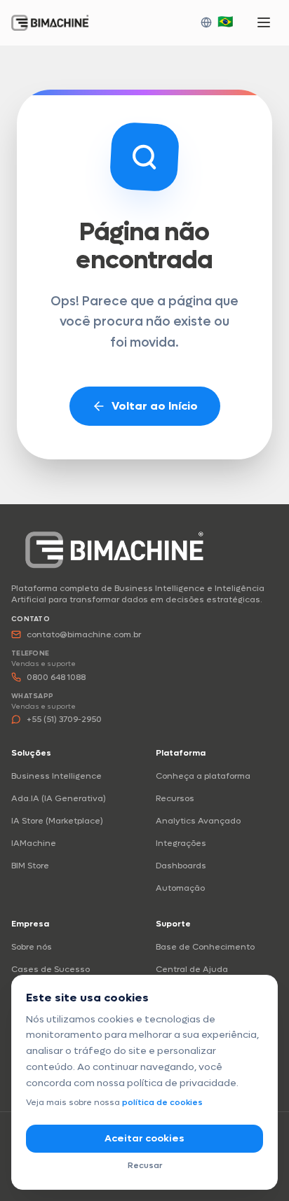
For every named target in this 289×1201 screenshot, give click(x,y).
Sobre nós (31, 946)
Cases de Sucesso (50, 969)
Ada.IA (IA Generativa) (58, 798)
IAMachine (33, 843)
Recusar (145, 1165)
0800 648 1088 (56, 677)
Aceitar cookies (144, 1138)
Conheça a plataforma (203, 776)
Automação (180, 888)
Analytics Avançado (198, 820)
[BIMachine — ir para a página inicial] (114, 549)
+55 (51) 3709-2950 (64, 719)
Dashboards (181, 865)
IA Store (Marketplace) (57, 820)
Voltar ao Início (155, 405)
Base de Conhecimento (205, 946)
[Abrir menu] (264, 22)
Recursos (175, 798)
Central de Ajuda (192, 969)
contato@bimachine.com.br (84, 634)
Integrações (181, 843)
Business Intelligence (56, 776)
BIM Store (30, 865)
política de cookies (162, 1102)
